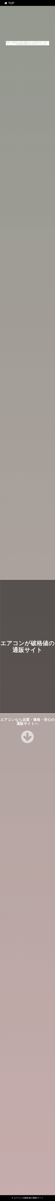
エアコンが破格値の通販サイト (28, 1198)
